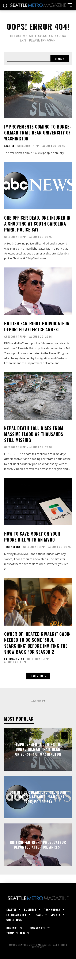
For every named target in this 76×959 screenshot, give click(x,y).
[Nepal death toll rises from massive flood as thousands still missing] (38, 396)
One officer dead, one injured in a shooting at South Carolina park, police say (37, 223)
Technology (12, 547)
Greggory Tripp (28, 145)
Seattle (9, 145)
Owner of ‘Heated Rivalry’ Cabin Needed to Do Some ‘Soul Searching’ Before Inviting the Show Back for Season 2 (37, 643)
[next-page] (64, 735)
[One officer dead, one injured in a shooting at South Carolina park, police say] (38, 185)
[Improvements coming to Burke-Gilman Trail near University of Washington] (38, 94)
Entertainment (14, 659)
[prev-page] (57, 735)
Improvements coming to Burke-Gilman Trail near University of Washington (37, 132)
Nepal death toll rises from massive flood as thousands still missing (33, 434)
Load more (36, 676)
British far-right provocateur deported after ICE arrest (37, 326)
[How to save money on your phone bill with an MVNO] (38, 501)
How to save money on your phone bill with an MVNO (32, 536)
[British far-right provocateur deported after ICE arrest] (38, 291)
